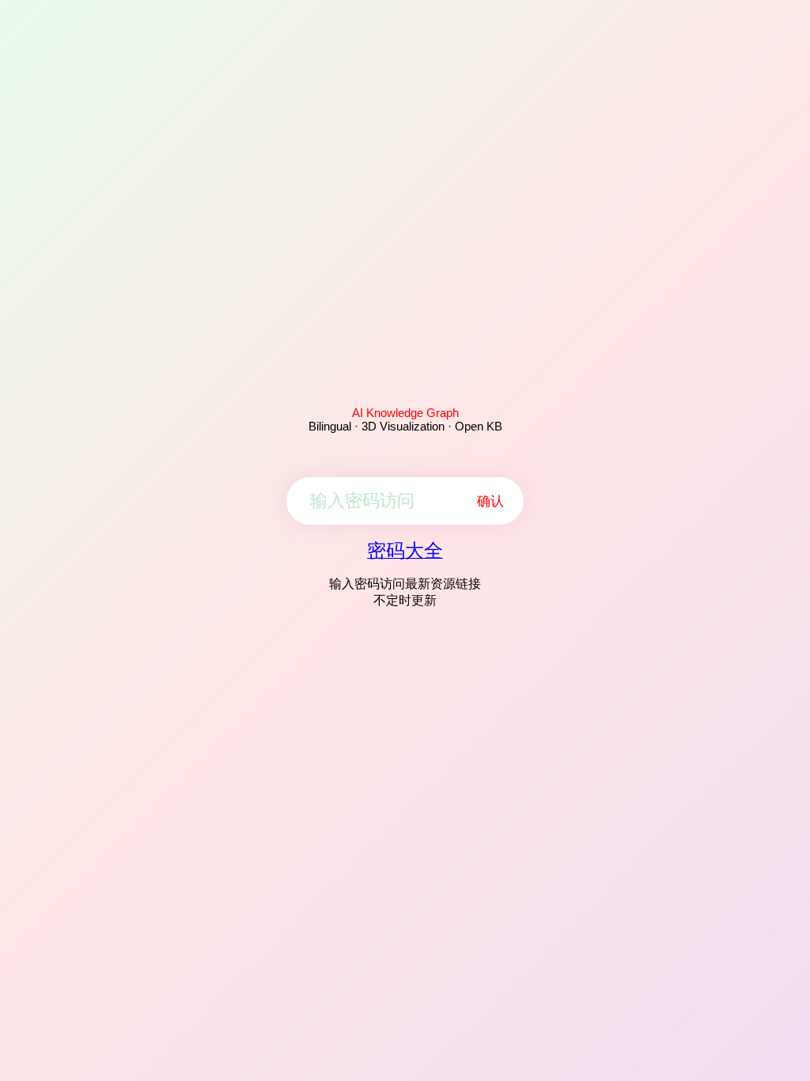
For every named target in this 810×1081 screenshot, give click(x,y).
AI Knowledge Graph (405, 412)
